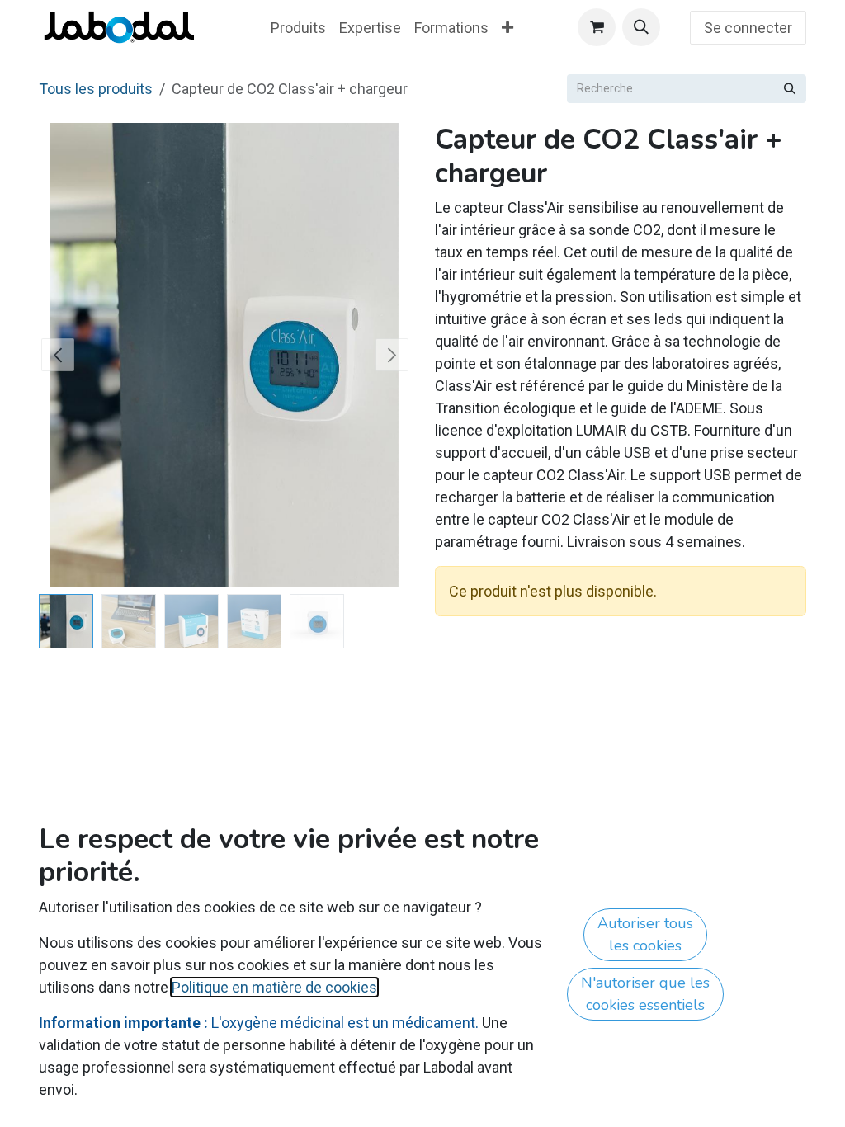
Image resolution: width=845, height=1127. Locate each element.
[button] (641, 27)
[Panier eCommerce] (597, 27)
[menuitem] (298, 27)
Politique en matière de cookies (274, 987)
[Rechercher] (789, 88)
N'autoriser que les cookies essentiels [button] (645, 994)
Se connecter (748, 27)
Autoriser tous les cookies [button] (645, 934)
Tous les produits (96, 88)
